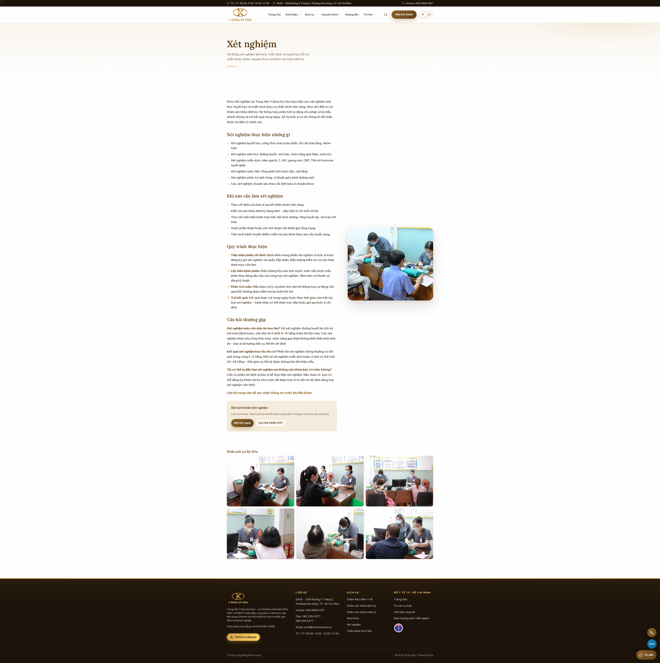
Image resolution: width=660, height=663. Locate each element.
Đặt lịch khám (404, 14)
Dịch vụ (309, 14)
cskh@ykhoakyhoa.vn (317, 627)
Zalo (652, 644)
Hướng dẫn (352, 14)
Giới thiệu (291, 14)
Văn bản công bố (404, 612)
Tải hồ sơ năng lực (246, 637)
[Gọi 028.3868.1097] (652, 632)
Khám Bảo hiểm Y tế (359, 599)
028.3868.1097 (315, 610)
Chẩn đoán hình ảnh (359, 631)
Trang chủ (274, 14)
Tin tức (368, 14)
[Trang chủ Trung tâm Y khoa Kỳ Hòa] (240, 15)
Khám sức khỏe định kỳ (361, 605)
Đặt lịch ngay (242, 422)
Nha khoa (353, 618)
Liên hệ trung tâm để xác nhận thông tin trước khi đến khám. (269, 392)
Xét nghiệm (354, 624)
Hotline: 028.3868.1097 (419, 3)
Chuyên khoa (329, 14)
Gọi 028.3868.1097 (270, 422)
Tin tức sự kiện (403, 605)
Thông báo (400, 599)
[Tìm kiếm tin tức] (385, 14)
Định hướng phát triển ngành (411, 618)
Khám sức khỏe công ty (361, 612)
